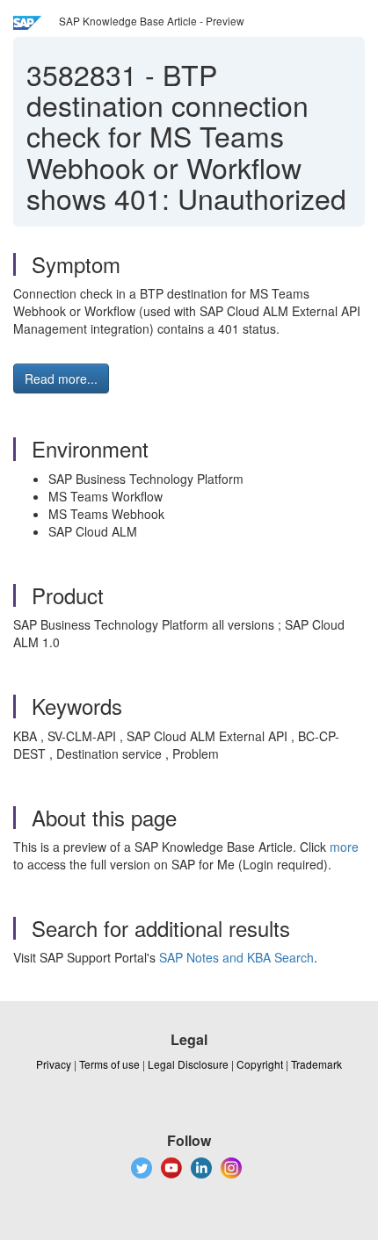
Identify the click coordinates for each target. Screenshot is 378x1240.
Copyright (259, 1063)
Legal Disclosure (188, 1063)
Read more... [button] (61, 378)
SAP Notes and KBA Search (236, 957)
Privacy (53, 1063)
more (344, 846)
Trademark (316, 1063)
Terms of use (109, 1063)
